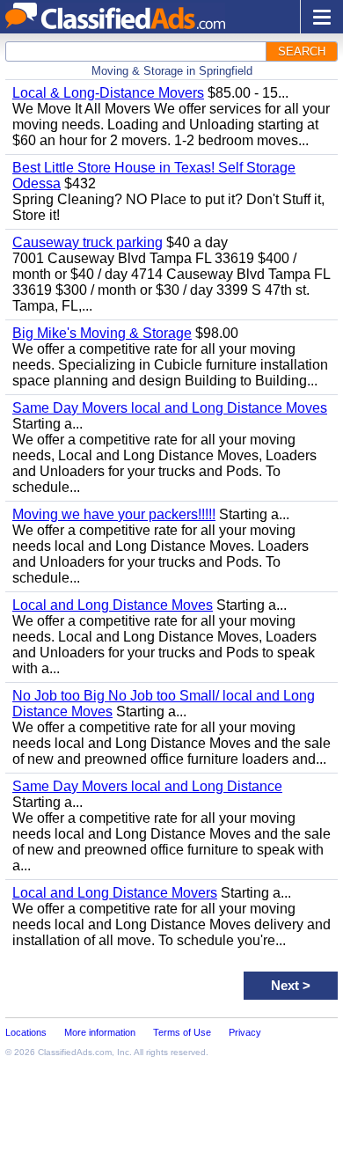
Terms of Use (182, 1032)
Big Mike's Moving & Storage (102, 333)
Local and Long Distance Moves (112, 605)
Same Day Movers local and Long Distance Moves (169, 407)
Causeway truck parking (87, 242)
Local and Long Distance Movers (114, 892)
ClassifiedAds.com (75, 1052)
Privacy (245, 1032)
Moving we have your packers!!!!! (113, 514)
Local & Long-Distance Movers (108, 92)
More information (99, 1032)
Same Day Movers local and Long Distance (147, 786)
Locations (26, 1032)
